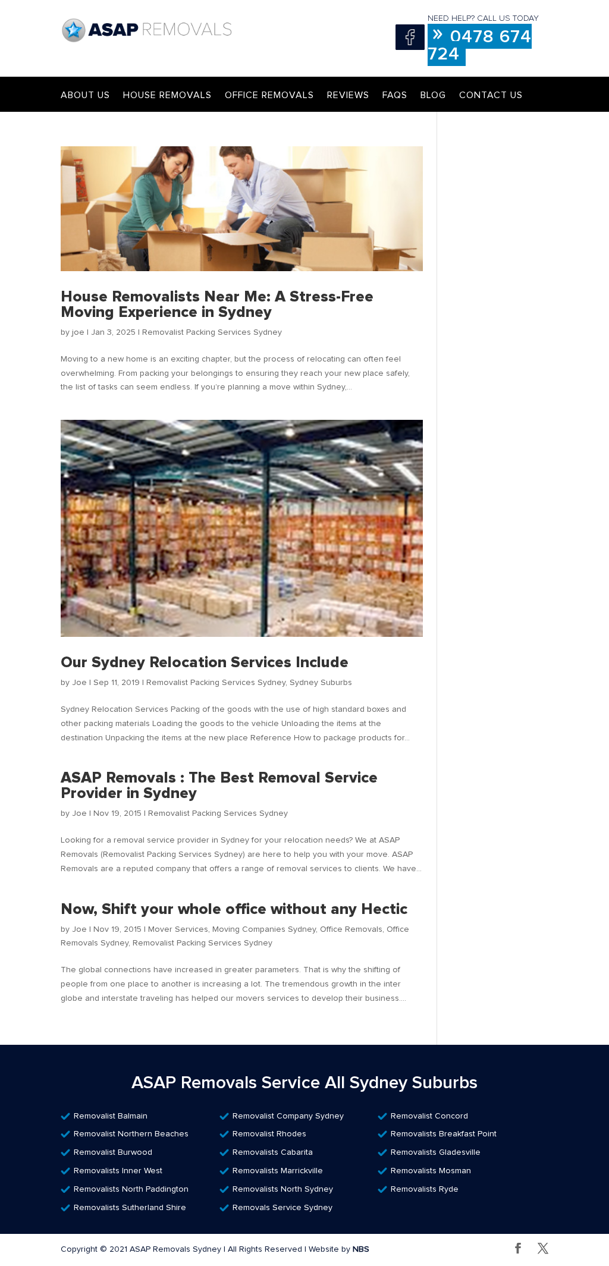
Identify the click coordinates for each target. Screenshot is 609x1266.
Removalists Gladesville (436, 1152)
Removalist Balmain (110, 1116)
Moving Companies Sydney (264, 929)
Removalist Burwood (113, 1152)
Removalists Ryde (425, 1189)
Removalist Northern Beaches (131, 1134)
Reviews (348, 95)
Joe (79, 682)
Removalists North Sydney (283, 1189)
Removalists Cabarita (273, 1152)
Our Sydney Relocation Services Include (205, 662)
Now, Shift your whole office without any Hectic (234, 909)
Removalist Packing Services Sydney (212, 332)
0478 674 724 (480, 45)
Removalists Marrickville (278, 1171)
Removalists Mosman (431, 1171)
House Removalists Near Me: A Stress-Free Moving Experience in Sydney (217, 304)
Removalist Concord (429, 1116)
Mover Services (178, 929)
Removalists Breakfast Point (444, 1134)
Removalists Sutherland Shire (130, 1208)
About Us (85, 95)
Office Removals (269, 95)
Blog (433, 95)
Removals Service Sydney (282, 1208)
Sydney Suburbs (321, 682)
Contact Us (491, 95)
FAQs (394, 95)
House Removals (167, 95)
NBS (361, 1249)
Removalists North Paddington (131, 1189)
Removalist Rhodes (269, 1134)
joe (78, 332)
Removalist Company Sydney (288, 1116)
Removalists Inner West (118, 1171)
